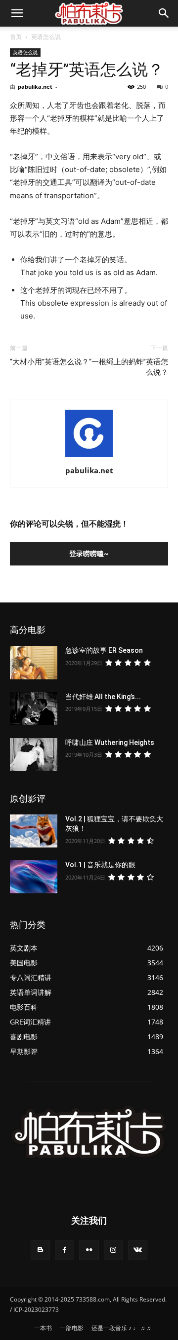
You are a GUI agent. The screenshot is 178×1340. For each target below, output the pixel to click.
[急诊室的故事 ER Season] (33, 662)
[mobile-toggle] (17, 13)
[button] (164, 13)
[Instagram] (113, 1250)
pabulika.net (35, 86)
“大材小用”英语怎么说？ (49, 361)
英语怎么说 (46, 37)
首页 (16, 37)
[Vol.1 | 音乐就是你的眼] (33, 876)
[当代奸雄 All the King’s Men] (33, 708)
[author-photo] (89, 457)
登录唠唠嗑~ (89, 553)
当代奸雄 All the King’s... (103, 697)
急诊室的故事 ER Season (104, 650)
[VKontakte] (137, 1250)
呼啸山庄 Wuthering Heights (109, 742)
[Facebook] (64, 1250)
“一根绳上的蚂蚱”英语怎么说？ (128, 367)
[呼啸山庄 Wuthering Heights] (33, 754)
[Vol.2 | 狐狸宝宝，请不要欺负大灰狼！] (33, 830)
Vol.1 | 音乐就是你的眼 (100, 865)
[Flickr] (88, 1250)
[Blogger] (40, 1250)
